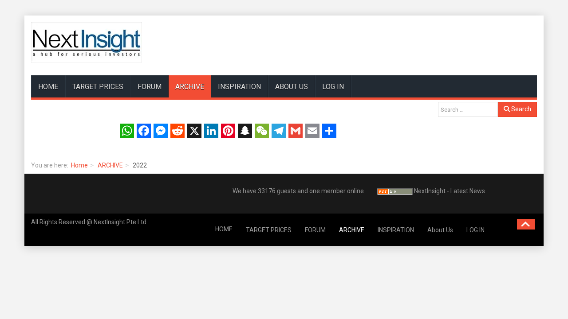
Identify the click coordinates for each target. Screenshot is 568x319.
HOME (48, 86)
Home (79, 165)
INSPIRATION (239, 86)
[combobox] (468, 109)
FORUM (150, 86)
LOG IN (333, 86)
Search (520, 109)
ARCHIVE (189, 86)
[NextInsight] (86, 42)
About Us (291, 86)
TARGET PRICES (97, 86)
